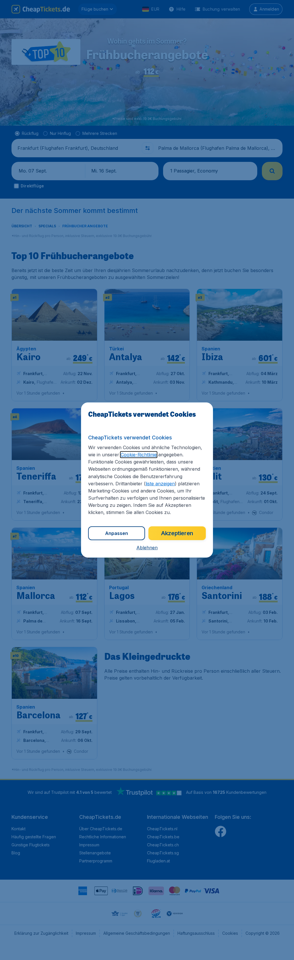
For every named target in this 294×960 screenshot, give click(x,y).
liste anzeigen (160, 483)
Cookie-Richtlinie (139, 454)
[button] (147, 547)
